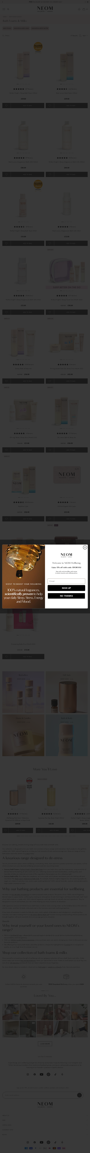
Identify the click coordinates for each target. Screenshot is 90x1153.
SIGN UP (66, 588)
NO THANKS (66, 596)
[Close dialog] (85, 547)
